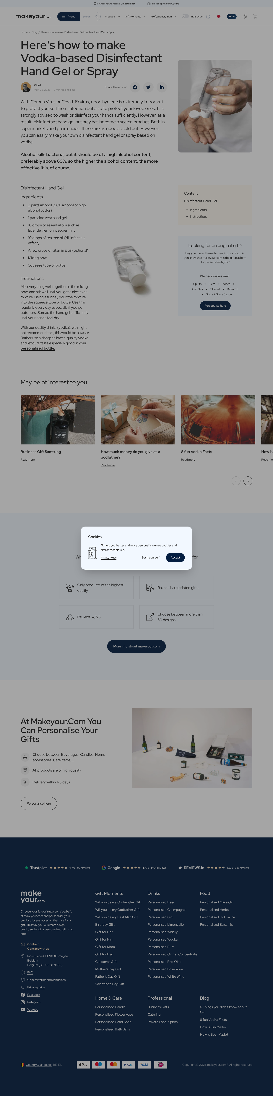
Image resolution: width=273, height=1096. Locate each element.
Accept (175, 557)
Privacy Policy (108, 557)
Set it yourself (151, 557)
